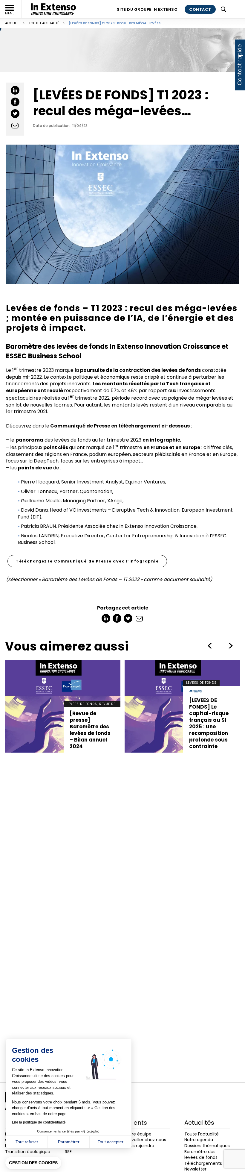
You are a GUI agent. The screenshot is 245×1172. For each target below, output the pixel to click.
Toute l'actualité (44, 23)
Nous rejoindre (139, 1146)
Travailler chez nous (145, 1140)
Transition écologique (27, 1152)
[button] (33, 1163)
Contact (200, 9)
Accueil (12, 23)
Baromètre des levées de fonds (201, 1155)
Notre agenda (198, 1140)
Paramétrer (68, 1141)
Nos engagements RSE (84, 1149)
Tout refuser (27, 1141)
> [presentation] (209, 645)
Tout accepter (110, 1141)
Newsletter (195, 1169)
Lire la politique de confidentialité (39, 1122)
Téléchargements (203, 1163)
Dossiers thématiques (207, 1146)
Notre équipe (138, 1134)
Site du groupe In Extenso (147, 9)
